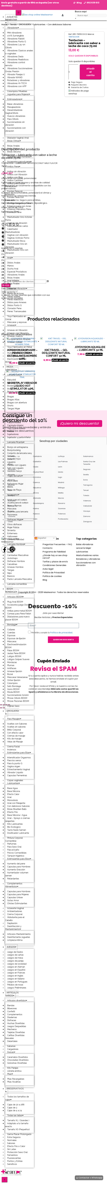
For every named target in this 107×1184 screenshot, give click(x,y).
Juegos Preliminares (16, 987)
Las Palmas (63, 461)
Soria (85, 480)
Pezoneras (12, 514)
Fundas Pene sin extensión (14, 193)
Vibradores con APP (16, 86)
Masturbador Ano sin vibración (16, 245)
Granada (37, 498)
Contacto (47, 548)
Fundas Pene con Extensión (14, 198)
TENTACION (74, 36)
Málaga (61, 487)
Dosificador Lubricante (18, 833)
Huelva (36, 508)
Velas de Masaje (15, 741)
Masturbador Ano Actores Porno (18, 218)
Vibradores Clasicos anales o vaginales (19, 52)
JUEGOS (11, 947)
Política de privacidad (61, 632)
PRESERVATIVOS (15, 1088)
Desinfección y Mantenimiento (13, 928)
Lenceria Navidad (15, 539)
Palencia (62, 513)
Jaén (35, 519)
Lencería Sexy (14, 375)
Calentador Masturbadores (12, 230)
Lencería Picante (15, 442)
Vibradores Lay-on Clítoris (15, 46)
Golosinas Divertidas (17, 1063)
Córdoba (37, 477)
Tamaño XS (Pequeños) (18, 1129)
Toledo (86, 495)
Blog (45, 579)
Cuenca (36, 482)
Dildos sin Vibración (16, 288)
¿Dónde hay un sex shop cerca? (55, 556)
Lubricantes (13, 783)
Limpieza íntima (14, 940)
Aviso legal (48, 568)
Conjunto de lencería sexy (19, 453)
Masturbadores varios (87, 555)
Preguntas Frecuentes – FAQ (57, 544)
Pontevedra (63, 519)
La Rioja (61, 456)
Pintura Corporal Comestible (14, 839)
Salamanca (88, 456)
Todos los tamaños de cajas (17, 1098)
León (60, 467)
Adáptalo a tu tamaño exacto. (16, 1125)
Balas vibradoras (84, 544)
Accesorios (12, 495)
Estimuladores (14, 99)
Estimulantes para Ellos (18, 859)
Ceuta (35, 467)
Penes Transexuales (16, 311)
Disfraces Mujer (14, 519)
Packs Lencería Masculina (19, 579)
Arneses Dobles (14, 342)
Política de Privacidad (54, 572)
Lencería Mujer (83, 548)
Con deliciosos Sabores (59, 24)
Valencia (87, 500)
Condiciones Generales (54, 565)
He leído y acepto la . (52, 632)
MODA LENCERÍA (10, 368)
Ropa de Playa (14, 490)
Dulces (10, 1052)
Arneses (11, 325)
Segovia (86, 469)
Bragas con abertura (17, 402)
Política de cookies (52, 576)
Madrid (61, 482)
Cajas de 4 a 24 (14, 1110)
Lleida (60, 472)
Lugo (60, 477)
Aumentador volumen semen (16, 874)
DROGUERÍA (13, 711)
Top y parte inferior (16, 428)
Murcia (61, 498)
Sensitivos (12, 1164)
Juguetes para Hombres (18, 156)
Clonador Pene (14, 212)
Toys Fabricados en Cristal (15, 318)
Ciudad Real (38, 472)
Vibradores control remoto (15, 64)
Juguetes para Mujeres (18, 94)
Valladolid (87, 506)
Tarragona (87, 485)
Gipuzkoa (37, 487)
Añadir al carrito (90, 72)
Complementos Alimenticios (13, 885)
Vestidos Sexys (14, 471)
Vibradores (12, 27)
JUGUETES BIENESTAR (11, 18)
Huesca (36, 513)
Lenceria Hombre (15, 544)
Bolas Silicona (14, 151)
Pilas (9, 1074)
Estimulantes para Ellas (18, 752)
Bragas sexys (13, 391)
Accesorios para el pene (18, 161)
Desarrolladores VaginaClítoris (13, 111)
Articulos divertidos (16, 1000)
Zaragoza (87, 521)
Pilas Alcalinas (14, 1082)
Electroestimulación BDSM (15, 360)
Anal (9, 258)
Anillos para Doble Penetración (15, 185)
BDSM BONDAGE (10, 590)
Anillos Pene (13, 166)
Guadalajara (38, 503)
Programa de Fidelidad (54, 551)
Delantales (12, 1041)
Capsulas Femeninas (17, 775)
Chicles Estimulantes (17, 903)
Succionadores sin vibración (15, 123)
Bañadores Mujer (15, 484)
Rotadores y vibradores (88, 558)
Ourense (62, 508)
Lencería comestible (17, 584)
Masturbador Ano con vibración (16, 251)
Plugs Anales (13, 283)
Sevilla (86, 474)
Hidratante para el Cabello (14, 918)
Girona (36, 493)
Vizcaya (86, 511)
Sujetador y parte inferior (19, 437)
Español (41, 537)
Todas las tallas (14, 1115)
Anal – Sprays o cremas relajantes (17, 819)
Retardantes (13, 878)
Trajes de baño (14, 476)
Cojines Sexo (13, 706)
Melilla (60, 493)
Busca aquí (81, 11)
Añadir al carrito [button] (60, 360)
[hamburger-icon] (18, 13)
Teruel (86, 490)
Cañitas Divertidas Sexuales (15, 1037)
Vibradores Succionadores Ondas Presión (18, 70)
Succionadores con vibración (15, 129)
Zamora (86, 516)
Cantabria (37, 456)
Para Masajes (13, 719)
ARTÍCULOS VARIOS (12, 994)
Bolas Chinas (13, 141)
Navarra (61, 503)
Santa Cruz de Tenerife (89, 462)
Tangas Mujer (13, 408)
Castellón (37, 461)
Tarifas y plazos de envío (55, 561)
